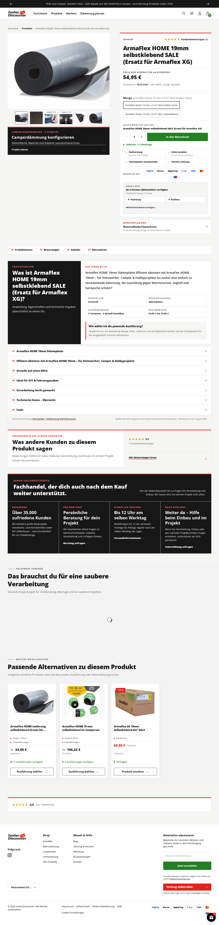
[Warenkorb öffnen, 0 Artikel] (207, 13)
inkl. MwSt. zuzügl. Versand (165, 84)
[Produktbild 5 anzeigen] (80, 117)
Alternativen (97, 249)
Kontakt (77, 861)
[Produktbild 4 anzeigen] (65, 117)
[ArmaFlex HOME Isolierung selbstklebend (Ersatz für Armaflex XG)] (32, 702)
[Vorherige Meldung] (11, 3)
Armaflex (47, 841)
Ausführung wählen (32, 772)
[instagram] (10, 855)
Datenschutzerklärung (180, 878)
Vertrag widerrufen (187, 887)
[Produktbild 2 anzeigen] (36, 117)
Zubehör (73, 249)
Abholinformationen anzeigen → (141, 207)
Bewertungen (49, 249)
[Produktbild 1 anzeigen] (21, 117)
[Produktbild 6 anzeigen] (95, 117)
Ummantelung (50, 856)
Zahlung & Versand (83, 846)
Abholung (78, 851)
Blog (75, 841)
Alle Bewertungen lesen (168, 457)
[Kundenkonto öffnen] (199, 13)
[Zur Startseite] (17, 13)
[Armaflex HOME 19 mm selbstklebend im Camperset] (83, 702)
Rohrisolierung (51, 846)
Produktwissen (22, 249)
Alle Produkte (50, 861)
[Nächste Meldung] (207, 3)
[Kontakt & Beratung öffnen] (191, 13)
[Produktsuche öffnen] (183, 13)
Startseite (13, 28)
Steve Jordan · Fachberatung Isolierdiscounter (54, 418)
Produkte (27, 28)
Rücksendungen (82, 856)
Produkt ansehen (135, 772)
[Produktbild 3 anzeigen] (51, 117)
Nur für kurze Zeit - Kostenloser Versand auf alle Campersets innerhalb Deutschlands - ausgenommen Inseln (109, 3)
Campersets (49, 851)
